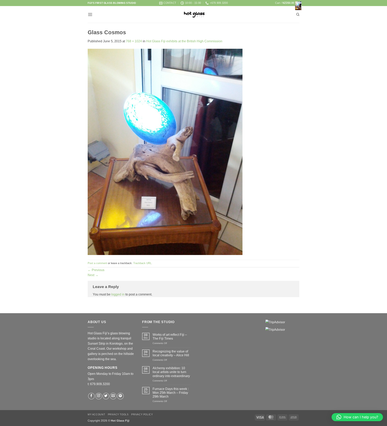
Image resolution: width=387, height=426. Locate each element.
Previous (96, 270)
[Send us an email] (113, 396)
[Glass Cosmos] (165, 151)
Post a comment (97, 263)
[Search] (297, 14)
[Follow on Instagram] (98, 396)
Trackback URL (142, 263)
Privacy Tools (118, 414)
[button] (287, 3)
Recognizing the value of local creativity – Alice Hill (171, 353)
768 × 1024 (134, 41)
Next (93, 275)
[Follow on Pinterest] (120, 396)
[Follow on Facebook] (91, 396)
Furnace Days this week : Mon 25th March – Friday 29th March (171, 392)
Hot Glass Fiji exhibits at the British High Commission (184, 41)
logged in (118, 294)
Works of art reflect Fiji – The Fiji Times (170, 336)
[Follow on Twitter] (106, 396)
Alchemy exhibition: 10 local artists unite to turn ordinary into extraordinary (171, 371)
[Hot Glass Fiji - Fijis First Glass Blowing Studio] (194, 14)
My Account (96, 414)
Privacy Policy (142, 414)
